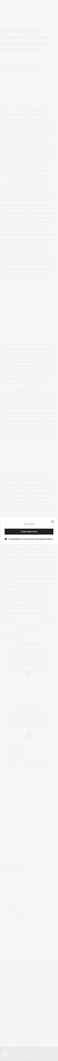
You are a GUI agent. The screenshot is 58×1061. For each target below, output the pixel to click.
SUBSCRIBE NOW (29, 531)
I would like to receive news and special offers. (30, 539)
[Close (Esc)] (53, 522)
